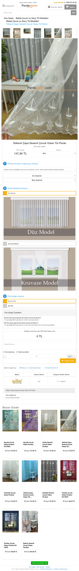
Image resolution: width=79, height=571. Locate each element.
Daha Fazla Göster (38, 563)
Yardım (48, 567)
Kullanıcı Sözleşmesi (60, 569)
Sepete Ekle (68, 360)
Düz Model (11, 193)
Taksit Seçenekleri (23, 352)
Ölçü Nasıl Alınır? (52, 368)
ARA (73, 13)
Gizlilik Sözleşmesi (46, 569)
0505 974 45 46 (65, 2)
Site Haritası (41, 567)
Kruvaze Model (13, 244)
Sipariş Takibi (23, 2)
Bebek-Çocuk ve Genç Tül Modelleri (32, 18)
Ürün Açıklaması (10, 352)
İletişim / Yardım (32, 2)
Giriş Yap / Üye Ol (56, 7)
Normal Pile (12, 301)
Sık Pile (10, 306)
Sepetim (71, 7)
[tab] (39, 368)
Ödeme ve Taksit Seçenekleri (31, 368)
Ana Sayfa (8, 18)
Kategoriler (9, 5)
